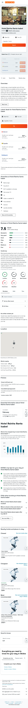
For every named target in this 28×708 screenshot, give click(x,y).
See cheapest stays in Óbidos (22, 564)
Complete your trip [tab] (8, 658)
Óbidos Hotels (18, 703)
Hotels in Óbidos (8, 667)
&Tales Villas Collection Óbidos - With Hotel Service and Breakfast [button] (12, 615)
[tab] (5, 291)
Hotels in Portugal (9, 703)
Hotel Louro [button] (4, 584)
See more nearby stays (21, 533)
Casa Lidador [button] (4, 551)
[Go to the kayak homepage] (9, 2)
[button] (2, 2)
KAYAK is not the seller (8, 689)
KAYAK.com (7, 701)
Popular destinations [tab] (20, 658)
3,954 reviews (15, 31)
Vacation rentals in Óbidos (10, 669)
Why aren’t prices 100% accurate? (11, 694)
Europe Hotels (18, 701)
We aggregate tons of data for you (11, 691)
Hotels (12, 701)
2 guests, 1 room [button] (7, 41)
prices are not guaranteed (7, 684)
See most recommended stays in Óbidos (21, 595)
